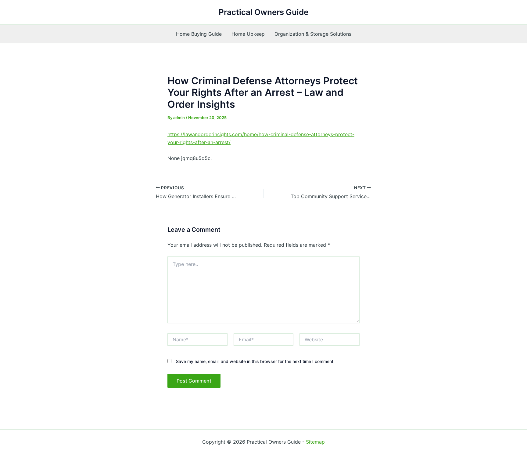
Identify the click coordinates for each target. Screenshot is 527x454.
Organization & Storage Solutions (312, 34)
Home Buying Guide (199, 34)
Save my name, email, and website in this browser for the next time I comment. (255, 361)
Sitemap (315, 442)
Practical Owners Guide (263, 12)
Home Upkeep (248, 34)
